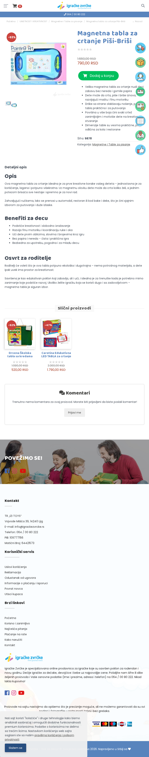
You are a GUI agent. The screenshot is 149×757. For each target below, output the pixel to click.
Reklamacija (13, 572)
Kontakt (10, 645)
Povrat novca (14, 589)
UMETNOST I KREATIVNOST (33, 21)
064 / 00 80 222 (75, 14)
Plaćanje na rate (16, 634)
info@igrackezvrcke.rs (29, 527)
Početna (11, 21)
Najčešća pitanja (16, 629)
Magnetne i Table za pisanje (66, 21)
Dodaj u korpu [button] (100, 75)
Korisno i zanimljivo (17, 623)
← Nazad (137, 21)
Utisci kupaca (14, 594)
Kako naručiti (13, 640)
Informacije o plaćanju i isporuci (26, 583)
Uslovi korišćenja (16, 567)
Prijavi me (74, 413)
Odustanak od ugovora (20, 578)
